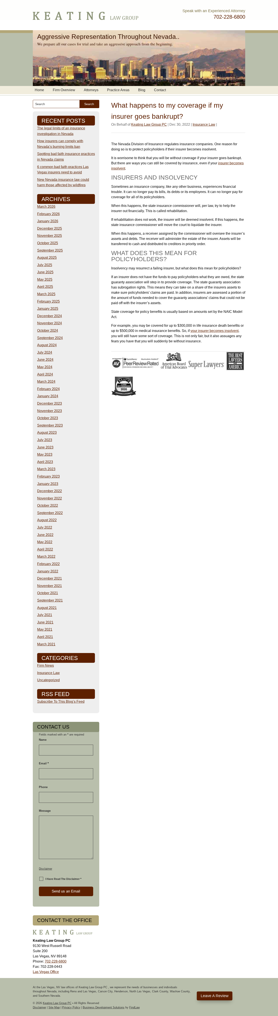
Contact (160, 90)
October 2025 (47, 243)
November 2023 (49, 411)
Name (42, 739)
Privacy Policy (71, 1007)
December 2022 (49, 491)
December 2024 (49, 316)
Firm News (45, 665)
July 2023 (44, 440)
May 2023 (44, 454)
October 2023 (47, 418)
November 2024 (49, 323)
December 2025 (49, 228)
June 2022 (45, 535)
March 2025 (46, 294)
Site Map (54, 1007)
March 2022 (46, 556)
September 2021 (50, 600)
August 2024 (47, 345)
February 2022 (48, 564)
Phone (43, 787)
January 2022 (47, 571)
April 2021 (45, 637)
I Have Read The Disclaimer (63, 879)
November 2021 (49, 586)
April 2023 (45, 462)
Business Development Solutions (103, 1007)
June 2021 (45, 622)
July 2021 (44, 615)
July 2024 (44, 352)
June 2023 (45, 447)
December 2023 (49, 403)
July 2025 (44, 265)
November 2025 (49, 236)
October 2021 (47, 593)
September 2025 (50, 250)
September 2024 (50, 338)
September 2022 (50, 513)
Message (45, 810)
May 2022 (44, 542)
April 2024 (45, 374)
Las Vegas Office (46, 972)
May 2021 (44, 629)
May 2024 (44, 367)
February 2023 (48, 476)
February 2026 (48, 214)
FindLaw (134, 1007)
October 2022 (47, 505)
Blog (141, 90)
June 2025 (45, 272)
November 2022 (49, 498)
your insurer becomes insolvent (214, 331)
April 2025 (45, 287)
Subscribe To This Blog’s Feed (60, 701)
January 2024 (47, 396)
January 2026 (47, 221)
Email (44, 763)
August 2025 (47, 257)
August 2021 (47, 608)
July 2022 (44, 527)
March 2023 (46, 469)
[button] (273, 984)
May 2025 (44, 279)
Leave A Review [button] (214, 996)
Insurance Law (204, 124)
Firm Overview (64, 90)
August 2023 (47, 432)
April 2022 (45, 549)
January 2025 (47, 308)
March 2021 (46, 644)
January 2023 (47, 484)
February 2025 (48, 301)
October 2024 (47, 330)
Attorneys (91, 90)
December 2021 (49, 578)
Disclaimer (45, 868)
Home (39, 90)
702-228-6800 (229, 17)
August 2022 (47, 520)
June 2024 (45, 359)
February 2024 (48, 389)
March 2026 (46, 206)
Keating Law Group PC (149, 124)
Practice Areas (118, 90)
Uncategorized (48, 680)
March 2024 (46, 381)
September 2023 (50, 425)
